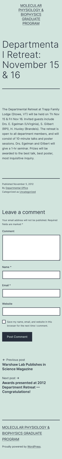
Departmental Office (17, 187)
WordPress (34, 446)
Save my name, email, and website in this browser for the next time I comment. (29, 323)
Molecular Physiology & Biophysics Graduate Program (31, 14)
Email (6, 285)
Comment (8, 231)
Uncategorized (28, 191)
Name (6, 267)
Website (7, 303)
